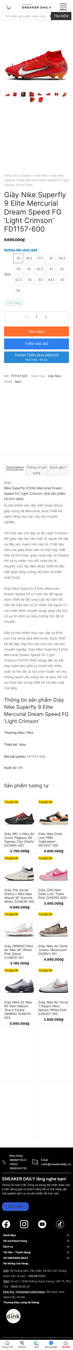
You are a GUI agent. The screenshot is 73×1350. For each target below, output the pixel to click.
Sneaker (26, 175)
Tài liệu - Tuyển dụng (16, 1252)
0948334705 (18, 1168)
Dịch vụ (8, 1246)
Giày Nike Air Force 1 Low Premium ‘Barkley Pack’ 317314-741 (53, 1078)
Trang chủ (10, 175)
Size (7, 274)
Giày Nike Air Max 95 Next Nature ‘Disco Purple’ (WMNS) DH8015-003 (18, 1010)
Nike (18, 381)
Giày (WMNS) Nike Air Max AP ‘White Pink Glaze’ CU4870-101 (18, 952)
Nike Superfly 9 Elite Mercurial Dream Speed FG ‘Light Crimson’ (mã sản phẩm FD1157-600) (34, 493)
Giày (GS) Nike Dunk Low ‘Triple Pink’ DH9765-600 (52, 894)
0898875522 (18, 1159)
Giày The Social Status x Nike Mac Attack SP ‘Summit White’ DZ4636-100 (19, 896)
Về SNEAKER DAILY (15, 1257)
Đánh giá (58, 467)
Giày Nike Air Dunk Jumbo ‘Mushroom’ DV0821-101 (53, 950)
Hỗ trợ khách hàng (15, 1240)
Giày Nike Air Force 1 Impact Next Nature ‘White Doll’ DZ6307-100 (53, 1008)
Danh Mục (9, 1235)
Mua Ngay (36, 331)
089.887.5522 (37, 1276)
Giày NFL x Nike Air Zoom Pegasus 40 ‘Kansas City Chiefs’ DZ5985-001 (19, 840)
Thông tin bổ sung (36, 470)
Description (15, 467)
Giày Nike (41, 175)
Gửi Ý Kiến (15, 1206)
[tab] (15, 470)
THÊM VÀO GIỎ (36, 344)
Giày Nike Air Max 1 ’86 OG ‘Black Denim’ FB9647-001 (53, 1132)
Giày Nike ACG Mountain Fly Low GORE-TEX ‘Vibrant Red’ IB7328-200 (18, 1134)
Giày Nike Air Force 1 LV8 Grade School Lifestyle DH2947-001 (19, 1078)
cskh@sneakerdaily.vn (56, 1164)
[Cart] (8, 7)
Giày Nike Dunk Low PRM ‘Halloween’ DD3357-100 (50, 840)
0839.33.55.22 (20, 1286)
